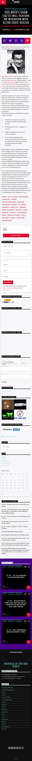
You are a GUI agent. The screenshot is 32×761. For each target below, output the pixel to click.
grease (24, 204)
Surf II (23, 215)
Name (3, 374)
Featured (11, 567)
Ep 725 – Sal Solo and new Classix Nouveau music (15, 505)
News (3, 714)
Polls (3, 717)
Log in (3, 459)
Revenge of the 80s (14, 215)
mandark (23, 207)
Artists (7, 10)
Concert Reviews (6, 697)
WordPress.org (6, 465)
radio (4, 215)
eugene (14, 204)
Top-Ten (4, 724)
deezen (14, 199)
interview (5, 207)
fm (19, 204)
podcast (13, 212)
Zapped (14, 86)
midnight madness (8, 210)
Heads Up (4, 704)
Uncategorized (5, 726)
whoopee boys (7, 220)
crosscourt (6, 199)
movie (25, 210)
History (3, 707)
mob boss (19, 210)
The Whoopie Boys (7, 82)
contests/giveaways (7, 699)
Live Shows (5, 712)
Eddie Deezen (9, 76)
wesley (13, 218)
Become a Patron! (6, 391)
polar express (22, 212)
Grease (25, 82)
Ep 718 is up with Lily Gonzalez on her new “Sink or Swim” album (15, 539)
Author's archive (16, 235)
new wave (5, 212)
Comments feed (6, 463)
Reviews (4, 721)
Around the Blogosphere (8, 690)
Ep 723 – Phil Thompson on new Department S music (16, 517)
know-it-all (14, 207)
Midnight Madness (10, 80)
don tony (20, 202)
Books (3, 695)
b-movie (14, 196)
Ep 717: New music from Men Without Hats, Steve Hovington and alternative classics (16, 544)
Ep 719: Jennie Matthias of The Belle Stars (15, 535)
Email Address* (5, 366)
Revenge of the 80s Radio (9, 501)
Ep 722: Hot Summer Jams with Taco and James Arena (15, 522)
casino (4, 86)
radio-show (23, 10)
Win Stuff (4, 729)
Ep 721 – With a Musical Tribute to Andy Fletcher (14, 527)
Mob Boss (15, 84)
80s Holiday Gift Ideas (7, 687)
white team (20, 218)
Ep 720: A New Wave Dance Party (12, 531)
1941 (9, 196)
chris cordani (23, 196)
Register (4, 457)
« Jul (3, 494)
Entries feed (5, 461)
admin (13, 29)
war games (5, 218)
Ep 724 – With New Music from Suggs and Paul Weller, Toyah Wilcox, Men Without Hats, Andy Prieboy (15, 511)
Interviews (14, 10)
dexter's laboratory (9, 202)
